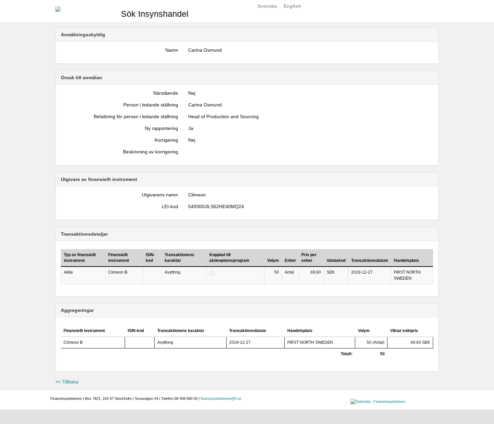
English (292, 6)
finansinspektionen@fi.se (221, 398)
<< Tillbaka (66, 381)
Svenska (267, 6)
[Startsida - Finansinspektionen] (58, 8)
